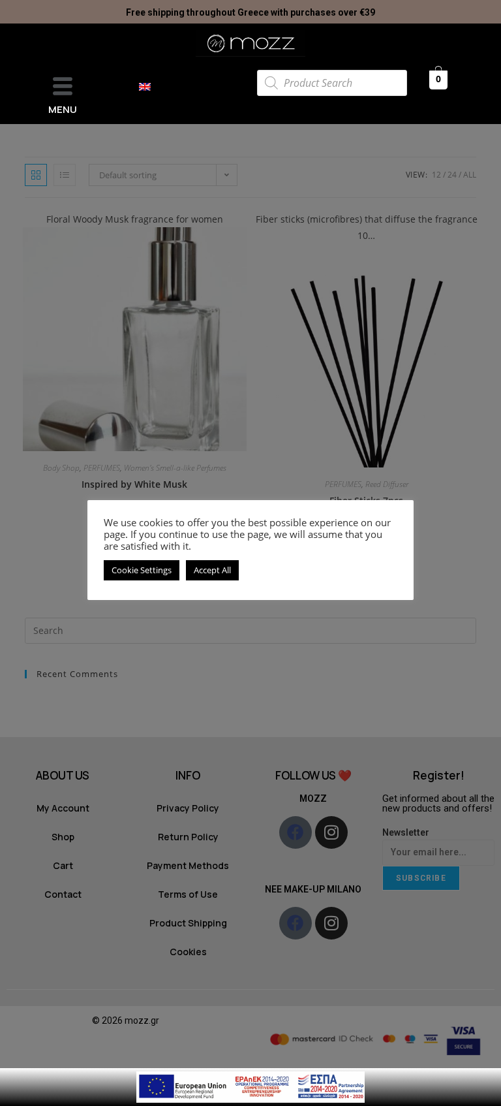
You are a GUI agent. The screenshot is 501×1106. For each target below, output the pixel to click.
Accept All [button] (212, 570)
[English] (151, 87)
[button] (63, 87)
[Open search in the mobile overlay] (332, 83)
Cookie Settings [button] (142, 570)
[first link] (250, 1086)
